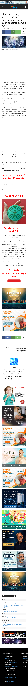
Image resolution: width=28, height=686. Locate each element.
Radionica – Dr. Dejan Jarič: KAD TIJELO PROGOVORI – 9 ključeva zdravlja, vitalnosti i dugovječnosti (13, 605)
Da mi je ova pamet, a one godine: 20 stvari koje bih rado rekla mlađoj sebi (20, 349)
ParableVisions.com (14, 49)
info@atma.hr (8, 658)
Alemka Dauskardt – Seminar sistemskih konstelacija (12, 625)
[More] (23, 32)
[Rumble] (12, 379)
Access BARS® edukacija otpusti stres (12, 611)
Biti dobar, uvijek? (6, 347)
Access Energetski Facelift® (10, 618)
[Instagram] (9, 379)
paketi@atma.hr (11, 681)
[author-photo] (14, 365)
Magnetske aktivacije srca (9, 607)
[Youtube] (22, 379)
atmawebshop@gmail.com (11, 666)
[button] (2, 7)
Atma (4, 28)
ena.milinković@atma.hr (10, 677)
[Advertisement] (14, 66)
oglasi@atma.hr (13, 662)
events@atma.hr (9, 672)
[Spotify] (15, 379)
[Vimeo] (19, 379)
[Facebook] (6, 379)
